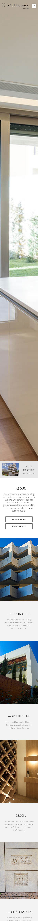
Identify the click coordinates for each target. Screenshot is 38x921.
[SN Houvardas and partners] (15, 6)
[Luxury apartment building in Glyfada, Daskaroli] (11, 469)
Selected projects (19, 526)
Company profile (19, 519)
